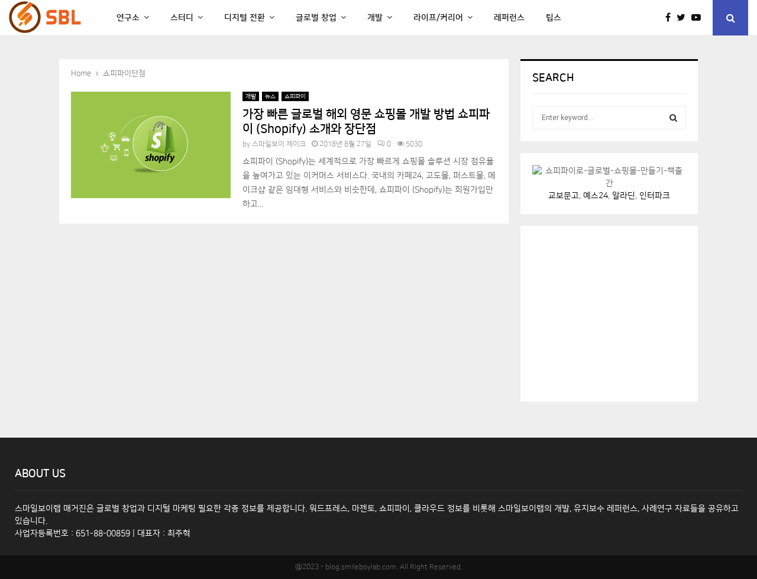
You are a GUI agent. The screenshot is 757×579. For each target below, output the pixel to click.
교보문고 (563, 195)
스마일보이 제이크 (279, 144)
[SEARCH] (673, 118)
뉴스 (270, 96)
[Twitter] (684, 18)
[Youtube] (699, 18)
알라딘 (623, 195)
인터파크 (654, 195)
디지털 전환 (244, 17)
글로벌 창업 (316, 17)
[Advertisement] (621, 312)
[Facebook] (671, 18)
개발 (375, 17)
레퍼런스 (509, 17)
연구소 (128, 17)
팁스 (553, 17)
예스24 (595, 195)
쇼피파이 (295, 96)
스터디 (181, 17)
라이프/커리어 (438, 17)
